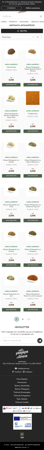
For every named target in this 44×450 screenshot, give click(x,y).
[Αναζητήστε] (41, 16)
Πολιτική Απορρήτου (22, 396)
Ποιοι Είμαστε (22, 379)
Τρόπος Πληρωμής (22, 389)
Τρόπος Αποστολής (22, 386)
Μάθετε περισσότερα (33, 8)
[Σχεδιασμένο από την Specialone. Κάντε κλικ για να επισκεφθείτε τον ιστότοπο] (22, 447)
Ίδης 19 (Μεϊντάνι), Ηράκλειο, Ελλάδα (15, 363)
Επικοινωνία (22, 382)
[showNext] (28, 319)
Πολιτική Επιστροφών (22, 392)
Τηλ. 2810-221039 (35, 363)
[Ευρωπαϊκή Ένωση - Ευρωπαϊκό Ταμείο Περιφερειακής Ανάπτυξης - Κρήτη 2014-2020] (22, 422)
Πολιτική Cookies (22, 402)
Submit (39, 340)
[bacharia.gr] (22, 353)
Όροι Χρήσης (22, 399)
